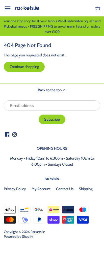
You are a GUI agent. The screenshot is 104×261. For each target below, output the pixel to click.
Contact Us (64, 189)
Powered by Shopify (18, 236)
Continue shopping (24, 66)
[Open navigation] (7, 8)
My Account (41, 189)
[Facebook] (7, 134)
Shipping (85, 189)
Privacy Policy (15, 189)
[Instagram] (14, 134)
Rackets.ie (38, 232)
